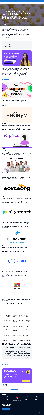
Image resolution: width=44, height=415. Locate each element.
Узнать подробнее (5, 79)
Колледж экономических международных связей (27, 399)
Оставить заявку (5, 364)
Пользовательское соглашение (13, 412)
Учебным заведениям (5, 412)
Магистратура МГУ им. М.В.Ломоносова (7, 399)
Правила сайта (19, 412)
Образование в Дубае (17, 399)
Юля (6, 24)
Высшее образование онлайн (37, 399)
